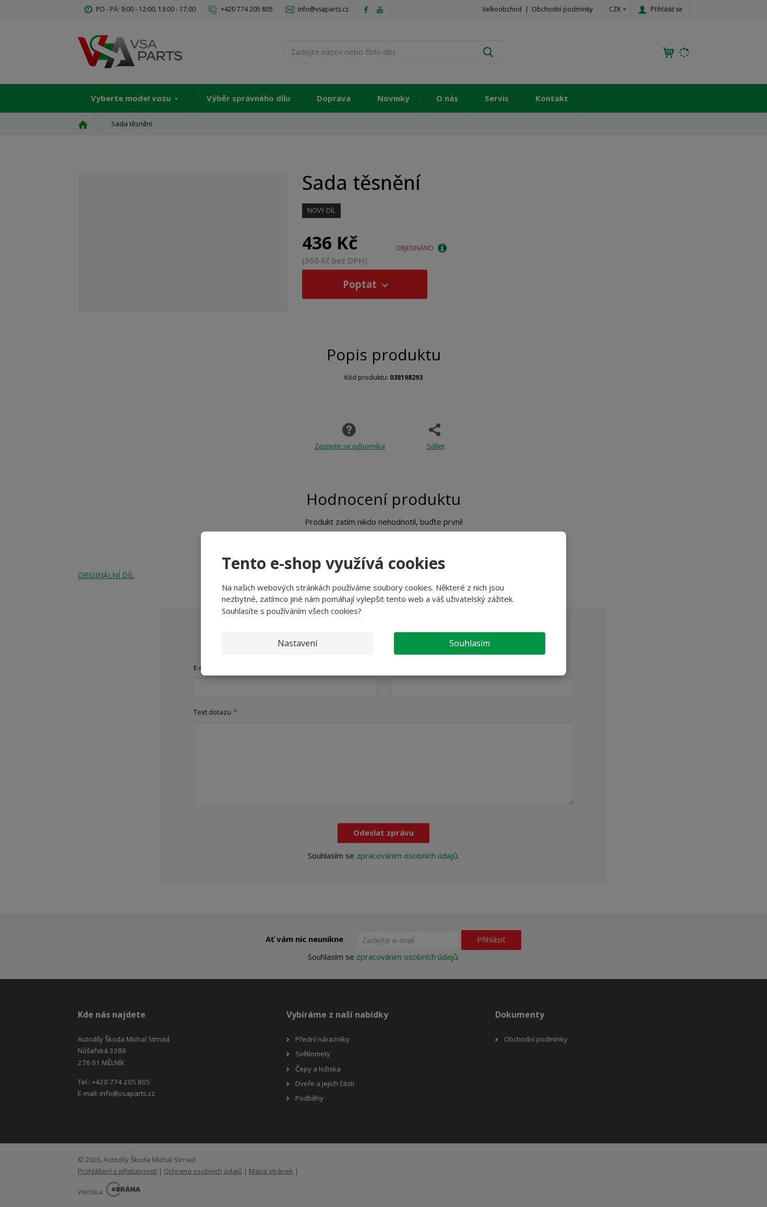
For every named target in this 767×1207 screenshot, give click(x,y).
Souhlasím (469, 643)
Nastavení (297, 643)
